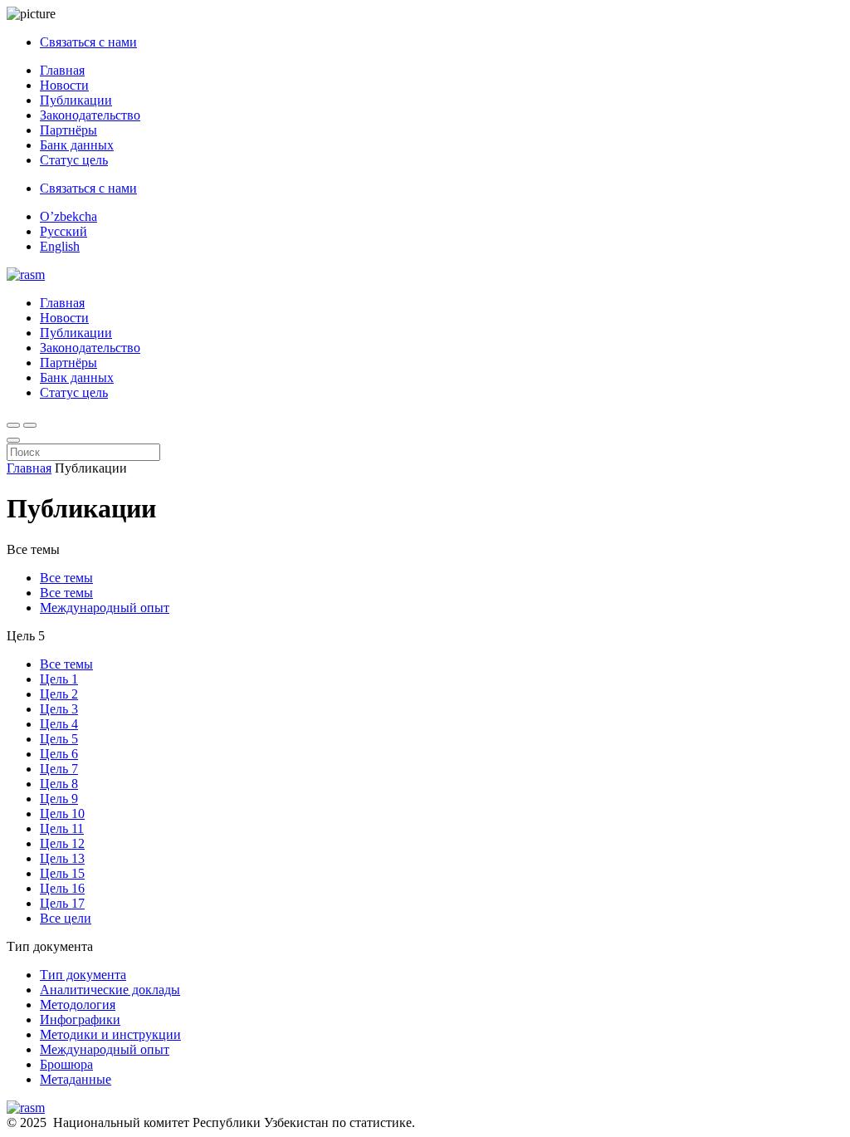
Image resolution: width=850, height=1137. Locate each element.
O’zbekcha (68, 216)
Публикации (76, 100)
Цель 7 (59, 769)
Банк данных (77, 145)
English (60, 246)
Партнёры (68, 130)
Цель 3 (59, 709)
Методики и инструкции (110, 1034)
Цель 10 (62, 813)
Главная (62, 70)
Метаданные (75, 1079)
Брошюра (66, 1064)
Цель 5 (59, 739)
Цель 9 (59, 798)
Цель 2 (59, 694)
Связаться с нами (88, 42)
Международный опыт (104, 607)
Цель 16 (62, 888)
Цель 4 (59, 724)
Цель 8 (59, 784)
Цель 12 (62, 843)
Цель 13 (62, 858)
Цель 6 (59, 754)
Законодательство (90, 115)
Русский (63, 231)
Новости (64, 85)
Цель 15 (62, 873)
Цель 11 (62, 828)
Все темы (66, 578)
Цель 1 (59, 679)
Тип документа (83, 975)
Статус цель (74, 160)
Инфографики (80, 1019)
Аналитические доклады (110, 990)
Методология (77, 1004)
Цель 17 (62, 903)
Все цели (65, 918)
